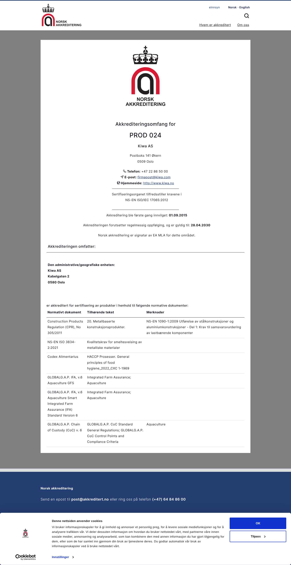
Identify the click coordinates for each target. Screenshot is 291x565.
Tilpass (256, 536)
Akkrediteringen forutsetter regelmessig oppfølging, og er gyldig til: (136, 225)
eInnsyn (214, 7)
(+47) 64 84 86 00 (169, 499)
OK (258, 523)
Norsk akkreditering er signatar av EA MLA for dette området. (146, 235)
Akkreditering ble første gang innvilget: (137, 215)
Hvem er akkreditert (215, 25)
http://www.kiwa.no (158, 183)
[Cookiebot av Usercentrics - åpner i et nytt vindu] (25, 557)
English (244, 7)
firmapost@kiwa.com (154, 177)
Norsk (232, 7)
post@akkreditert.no (90, 499)
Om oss (243, 25)
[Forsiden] (61, 15)
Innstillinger (60, 557)
